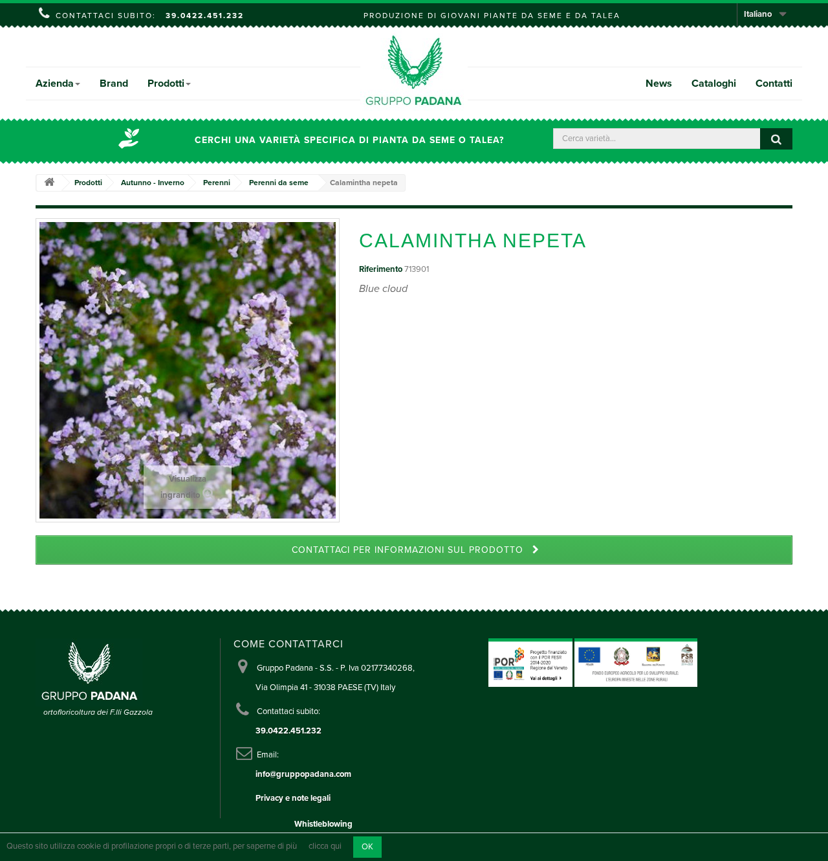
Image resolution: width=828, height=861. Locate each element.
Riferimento (380, 269)
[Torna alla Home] (49, 183)
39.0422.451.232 (205, 15)
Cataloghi (714, 83)
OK (367, 847)
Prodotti (165, 83)
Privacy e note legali (293, 798)
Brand (114, 83)
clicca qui (325, 847)
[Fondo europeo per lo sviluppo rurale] (635, 662)
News (659, 83)
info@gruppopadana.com (303, 774)
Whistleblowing (323, 824)
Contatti (774, 83)
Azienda (55, 83)
